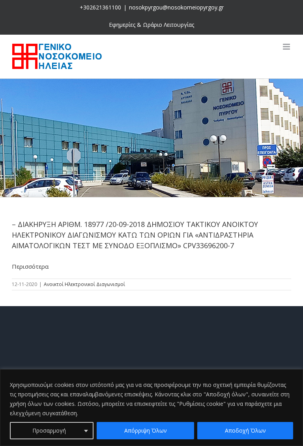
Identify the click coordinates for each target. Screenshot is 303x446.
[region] (151, 407)
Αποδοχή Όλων (245, 430)
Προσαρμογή (49, 430)
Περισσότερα (30, 266)
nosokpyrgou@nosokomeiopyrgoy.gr (176, 7)
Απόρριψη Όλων (145, 430)
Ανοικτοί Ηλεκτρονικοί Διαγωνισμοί (84, 284)
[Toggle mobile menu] (287, 47)
